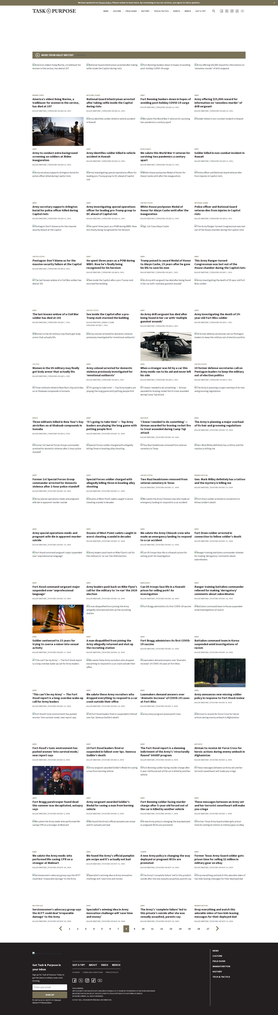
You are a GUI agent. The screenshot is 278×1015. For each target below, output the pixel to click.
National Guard (93, 95)
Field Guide (131, 11)
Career (143, 852)
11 (152, 928)
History (145, 11)
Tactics (35, 364)
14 (180, 928)
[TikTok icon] (94, 980)
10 (143, 928)
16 (198, 928)
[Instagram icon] (87, 980)
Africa (35, 418)
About (93, 965)
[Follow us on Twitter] (226, 11)
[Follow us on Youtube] (242, 11)
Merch (188, 11)
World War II (145, 149)
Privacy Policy (105, 2)
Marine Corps (38, 95)
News (105, 11)
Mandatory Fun (201, 475)
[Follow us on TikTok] (237, 11)
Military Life (37, 906)
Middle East (145, 583)
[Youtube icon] (100, 980)
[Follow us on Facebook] (221, 11)
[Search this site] (213, 11)
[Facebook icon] (74, 980)
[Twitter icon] (81, 980)
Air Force (144, 418)
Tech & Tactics (161, 11)
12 (161, 928)
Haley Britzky (39, 111)
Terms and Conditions (93, 972)
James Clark (108, 322)
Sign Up (49, 994)
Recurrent (81, 996)
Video (104, 965)
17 (208, 928)
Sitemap (76, 972)
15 (189, 928)
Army (142, 95)
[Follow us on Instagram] (232, 11)
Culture (117, 11)
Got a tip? (200, 11)
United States (146, 203)
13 (171, 928)
